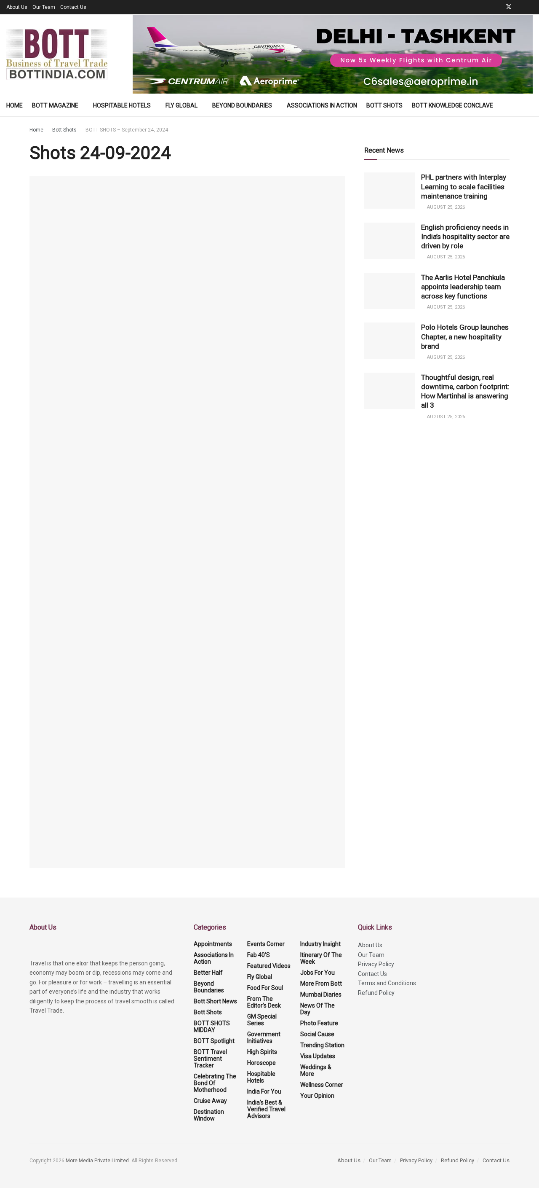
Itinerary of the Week (321, 958)
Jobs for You (317, 972)
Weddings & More (315, 1070)
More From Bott (321, 983)
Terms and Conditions (387, 983)
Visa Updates (317, 1056)
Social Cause (317, 1034)
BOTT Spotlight (214, 1040)
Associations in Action (322, 105)
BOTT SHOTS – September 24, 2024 (126, 130)
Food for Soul (265, 987)
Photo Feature (319, 1023)
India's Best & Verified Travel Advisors (266, 1109)
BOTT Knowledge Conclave (452, 105)
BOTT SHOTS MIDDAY (212, 1026)
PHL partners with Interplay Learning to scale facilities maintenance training (463, 186)
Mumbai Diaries (321, 994)
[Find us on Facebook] (497, 7)
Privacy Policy (376, 964)
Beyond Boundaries (242, 105)
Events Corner (266, 944)
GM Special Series (262, 1020)
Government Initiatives (263, 1037)
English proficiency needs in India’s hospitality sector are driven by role (465, 236)
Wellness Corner (321, 1084)
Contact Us (73, 7)
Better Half (208, 972)
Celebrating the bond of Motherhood (215, 1083)
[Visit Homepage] (56, 54)
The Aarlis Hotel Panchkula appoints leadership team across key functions (463, 286)
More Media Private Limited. (98, 1161)
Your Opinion (317, 1095)
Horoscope (261, 1062)
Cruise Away (210, 1100)
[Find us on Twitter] (509, 7)
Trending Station (322, 1045)
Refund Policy (376, 992)
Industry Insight (320, 944)
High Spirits (262, 1051)
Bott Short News (215, 1001)
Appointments (213, 944)
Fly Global (181, 105)
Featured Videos (269, 965)
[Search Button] (529, 105)
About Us (16, 7)
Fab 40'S (258, 954)
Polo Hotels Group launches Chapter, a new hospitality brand (465, 336)
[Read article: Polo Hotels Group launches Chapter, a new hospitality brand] (389, 341)
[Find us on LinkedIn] (520, 7)
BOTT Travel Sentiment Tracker (210, 1058)
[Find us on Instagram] (530, 7)
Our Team (43, 7)
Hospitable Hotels (122, 105)
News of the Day (317, 1009)
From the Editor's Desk (264, 1002)
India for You (264, 1091)
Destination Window (209, 1115)
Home (14, 105)
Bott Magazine (55, 105)
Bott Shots (384, 105)
